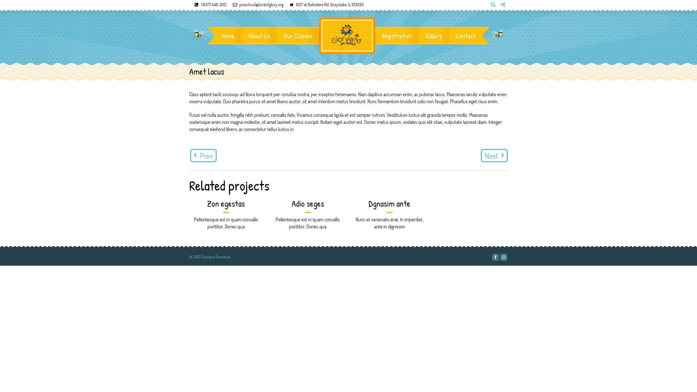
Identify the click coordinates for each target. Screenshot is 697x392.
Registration (397, 35)
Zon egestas (226, 203)
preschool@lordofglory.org (261, 4)
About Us (259, 35)
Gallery (433, 35)
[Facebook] (495, 257)
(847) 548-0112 (214, 4)
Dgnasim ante (389, 203)
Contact (465, 35)
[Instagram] (501, 13)
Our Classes (297, 35)
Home (228, 35)
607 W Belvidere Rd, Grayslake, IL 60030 (330, 4)
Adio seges (308, 203)
